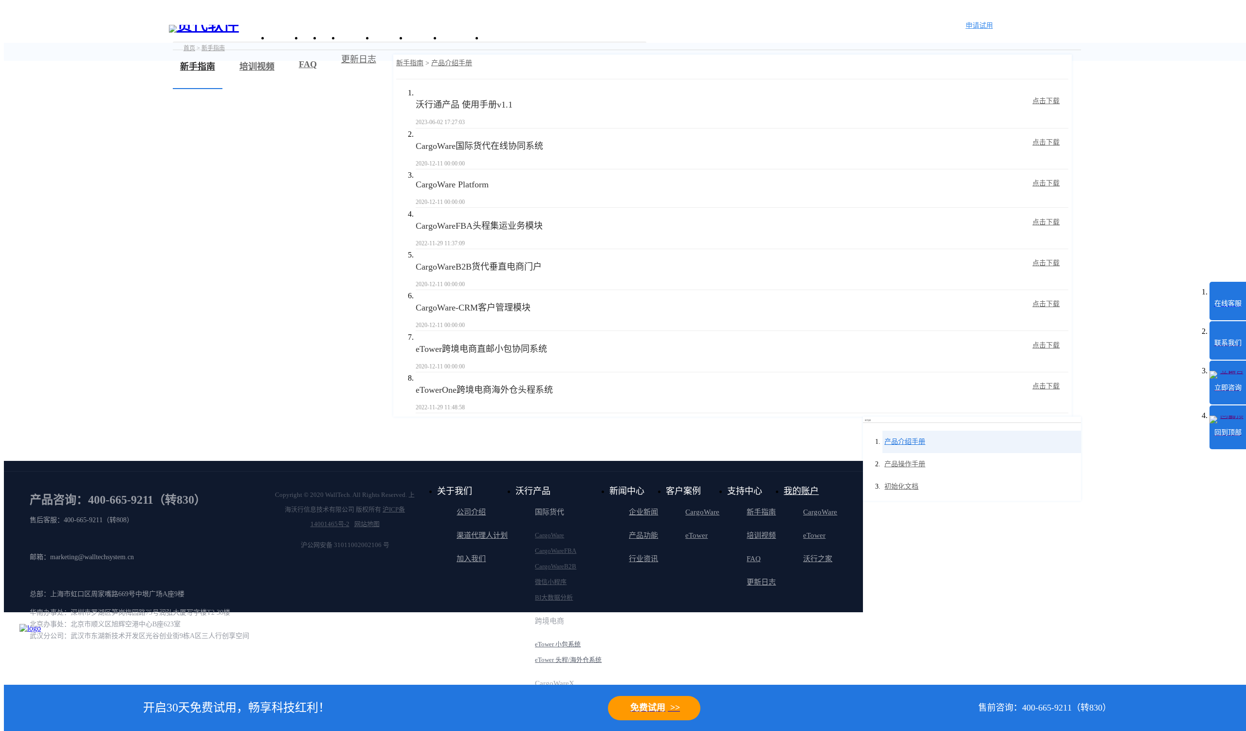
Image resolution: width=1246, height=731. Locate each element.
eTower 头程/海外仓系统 (568, 659)
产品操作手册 (904, 464)
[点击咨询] (43, 648)
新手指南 (409, 63)
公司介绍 (471, 512)
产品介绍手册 (451, 63)
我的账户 (801, 491)
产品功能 (643, 535)
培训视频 (761, 535)
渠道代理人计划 (482, 535)
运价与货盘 (460, 38)
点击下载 (1046, 101)
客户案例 (355, 38)
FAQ (754, 559)
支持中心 (423, 38)
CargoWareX (554, 683)
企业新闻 (643, 512)
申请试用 (979, 25)
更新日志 (358, 59)
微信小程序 (551, 581)
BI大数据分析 (554, 597)
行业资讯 (643, 559)
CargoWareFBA (555, 550)
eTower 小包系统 (558, 644)
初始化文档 (901, 486)
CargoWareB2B (555, 566)
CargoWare (549, 535)
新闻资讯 (389, 38)
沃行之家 (817, 559)
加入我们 (471, 559)
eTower (696, 535)
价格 (329, 38)
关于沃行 (284, 38)
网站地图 (367, 524)
